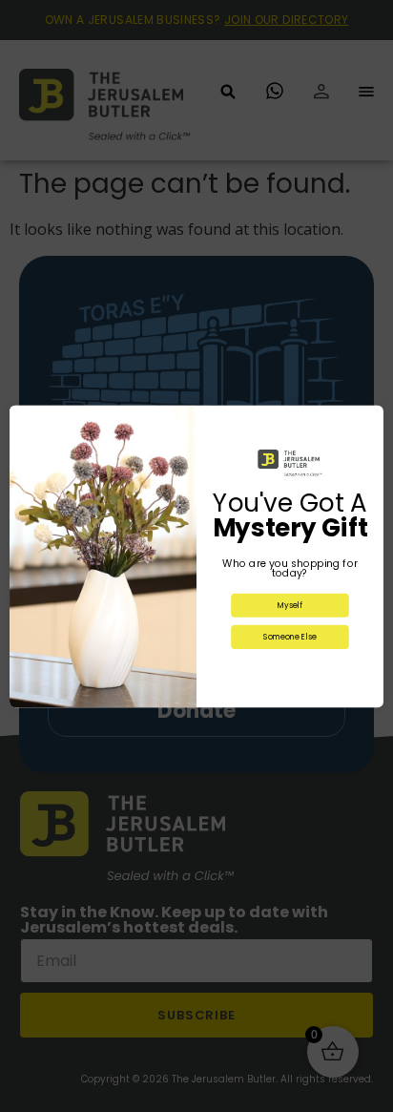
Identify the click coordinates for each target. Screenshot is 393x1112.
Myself (290, 605)
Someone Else (289, 636)
